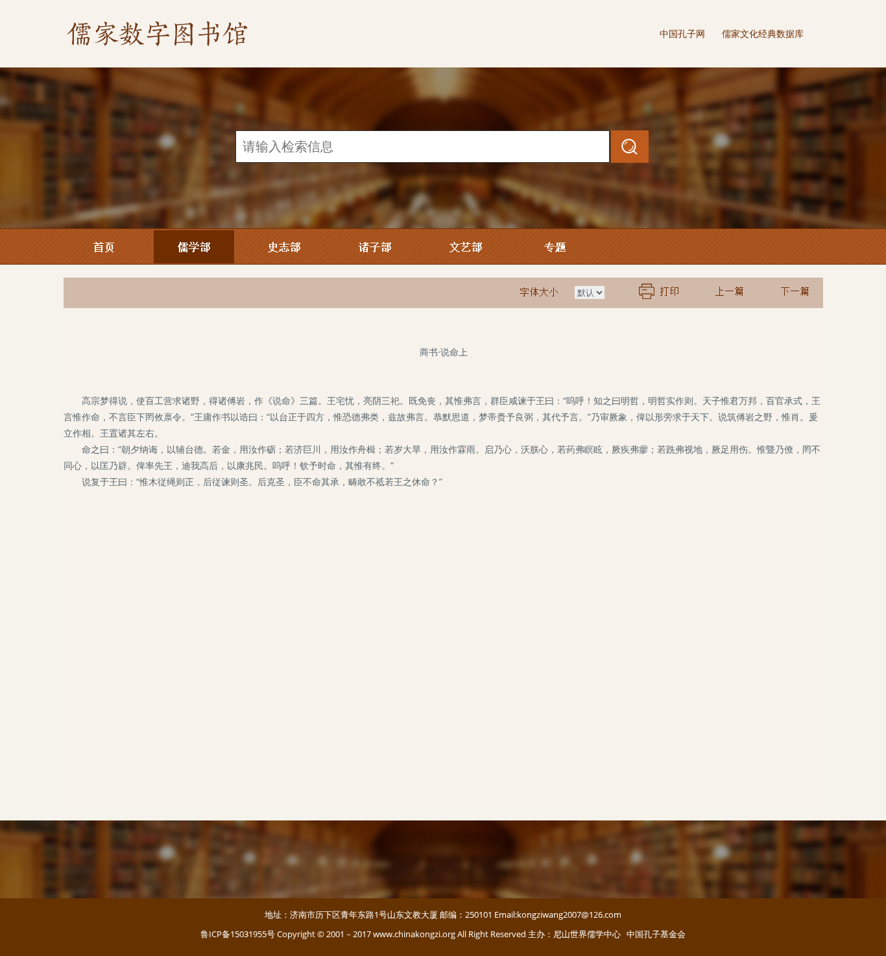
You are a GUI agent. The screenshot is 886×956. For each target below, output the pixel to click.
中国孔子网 (682, 33)
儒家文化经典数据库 (763, 33)
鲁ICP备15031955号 (237, 934)
